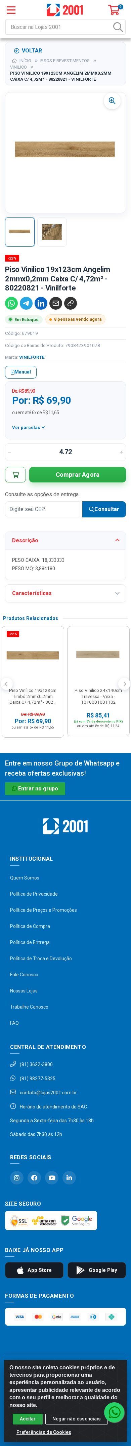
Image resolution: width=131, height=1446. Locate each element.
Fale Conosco (24, 974)
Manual (22, 372)
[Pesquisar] (118, 27)
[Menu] (11, 10)
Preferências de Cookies (43, 1432)
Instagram (17, 1177)
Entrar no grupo (38, 788)
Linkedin (69, 1177)
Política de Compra (30, 926)
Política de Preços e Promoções (43, 910)
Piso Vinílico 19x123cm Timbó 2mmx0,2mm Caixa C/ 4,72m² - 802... (32, 696)
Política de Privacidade (34, 894)
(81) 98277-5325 (37, 1078)
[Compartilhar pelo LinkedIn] (41, 303)
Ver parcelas (26, 427)
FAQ (14, 1023)
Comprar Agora (78, 474)
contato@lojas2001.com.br (48, 1092)
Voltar (32, 50)
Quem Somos (24, 878)
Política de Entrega (30, 942)
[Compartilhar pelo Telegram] (26, 303)
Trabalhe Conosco (29, 1007)
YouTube (51, 1177)
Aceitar (28, 1418)
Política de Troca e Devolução (41, 958)
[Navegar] (7, 684)
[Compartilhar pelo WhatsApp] (11, 303)
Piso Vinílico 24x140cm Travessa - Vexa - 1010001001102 (98, 696)
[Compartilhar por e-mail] (55, 303)
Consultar (106, 509)
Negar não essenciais (76, 1418)
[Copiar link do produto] (70, 303)
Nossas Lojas (24, 990)
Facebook (34, 1177)
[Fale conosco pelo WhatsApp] (114, 1412)
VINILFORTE (32, 357)
